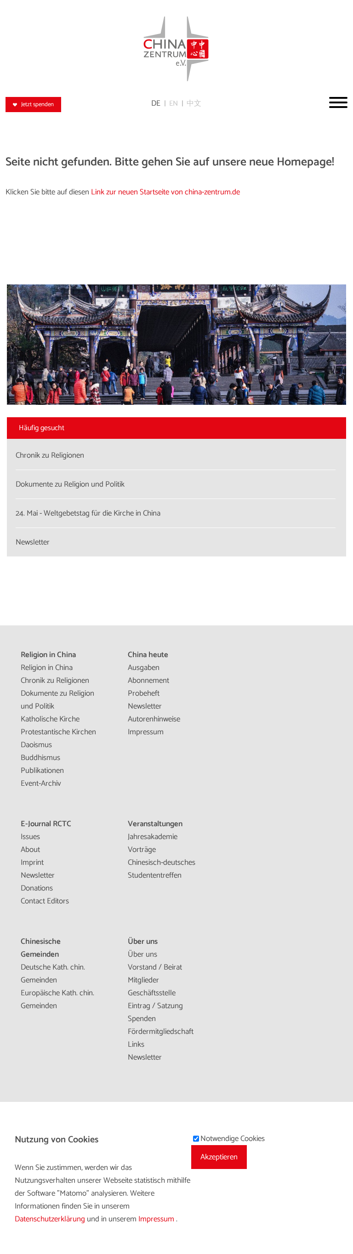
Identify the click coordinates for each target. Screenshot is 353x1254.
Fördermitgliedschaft (161, 1031)
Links (136, 1044)
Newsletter (145, 706)
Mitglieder (143, 980)
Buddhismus (40, 757)
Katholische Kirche (50, 719)
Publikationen (42, 770)
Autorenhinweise (154, 719)
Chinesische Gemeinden (41, 948)
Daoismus (36, 744)
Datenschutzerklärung (51, 1219)
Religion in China (48, 654)
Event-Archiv (41, 783)
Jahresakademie (152, 836)
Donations (37, 888)
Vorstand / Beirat (155, 967)
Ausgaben (143, 667)
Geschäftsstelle (152, 993)
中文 (194, 103)
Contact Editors (45, 901)
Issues (30, 836)
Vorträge (142, 849)
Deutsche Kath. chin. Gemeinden (53, 974)
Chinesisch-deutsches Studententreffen (161, 869)
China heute (148, 654)
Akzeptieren (219, 1157)
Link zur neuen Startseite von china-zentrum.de (165, 192)
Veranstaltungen (155, 823)
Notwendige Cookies (232, 1138)
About (30, 849)
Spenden (142, 1018)
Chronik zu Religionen (55, 680)
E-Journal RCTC (46, 823)
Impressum (146, 732)
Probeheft (143, 693)
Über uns (143, 941)
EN (173, 103)
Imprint (32, 862)
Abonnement (148, 680)
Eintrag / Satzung (155, 1005)
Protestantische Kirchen (58, 732)
